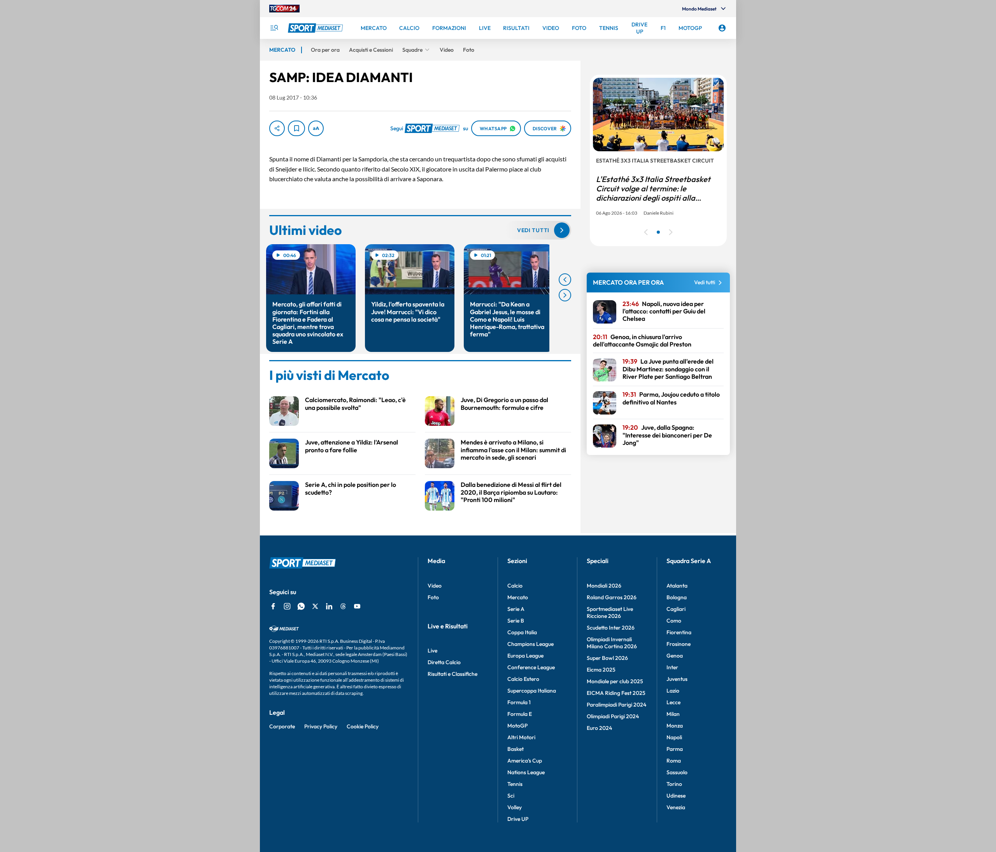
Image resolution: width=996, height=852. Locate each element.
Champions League (530, 643)
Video (435, 585)
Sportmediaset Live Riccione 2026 (610, 612)
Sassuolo (676, 772)
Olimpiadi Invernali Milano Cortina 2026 (612, 643)
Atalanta (676, 585)
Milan (673, 713)
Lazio (672, 690)
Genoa (674, 655)
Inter (672, 667)
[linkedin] (329, 606)
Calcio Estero (523, 678)
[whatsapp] (301, 606)
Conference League (531, 667)
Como (673, 620)
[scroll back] (565, 279)
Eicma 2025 (601, 669)
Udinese (676, 795)
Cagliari (676, 608)
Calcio (515, 585)
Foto (433, 597)
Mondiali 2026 (604, 585)
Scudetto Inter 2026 (611, 627)
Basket (515, 748)
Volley (514, 807)
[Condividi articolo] (277, 128)
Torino (674, 783)
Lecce (673, 702)
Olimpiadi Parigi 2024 (613, 716)
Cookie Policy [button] (363, 726)
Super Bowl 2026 (607, 657)
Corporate (282, 726)
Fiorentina (678, 632)
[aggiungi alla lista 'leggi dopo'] (296, 128)
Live (432, 650)
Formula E (519, 713)
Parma (674, 748)
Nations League (526, 772)
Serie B (515, 620)
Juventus (676, 678)
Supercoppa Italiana (531, 690)
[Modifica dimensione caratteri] (316, 128)
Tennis (515, 783)
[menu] (274, 28)
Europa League (525, 655)
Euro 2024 (599, 727)
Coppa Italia (522, 632)
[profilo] (722, 28)
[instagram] (287, 606)
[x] (315, 606)
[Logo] (316, 28)
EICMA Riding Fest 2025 (616, 692)
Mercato (517, 597)
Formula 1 (519, 702)
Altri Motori (521, 737)
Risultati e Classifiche (452, 673)
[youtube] (357, 606)
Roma (673, 760)
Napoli (674, 737)
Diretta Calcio (444, 662)
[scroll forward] (565, 295)
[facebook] (273, 606)
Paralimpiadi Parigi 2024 (616, 704)
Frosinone (678, 643)
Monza (674, 725)
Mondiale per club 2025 (615, 681)
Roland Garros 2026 (612, 597)
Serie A (515, 608)
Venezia (675, 807)
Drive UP (517, 818)
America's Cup (524, 760)
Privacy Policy (320, 726)
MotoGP (517, 725)
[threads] (343, 606)
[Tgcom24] (284, 8)
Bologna (676, 597)
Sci (510, 795)
